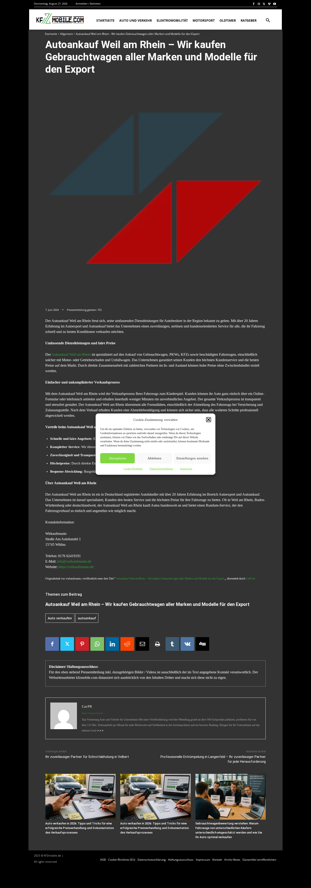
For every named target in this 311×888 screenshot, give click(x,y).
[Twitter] (264, 3)
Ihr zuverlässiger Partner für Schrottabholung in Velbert (87, 757)
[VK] (187, 644)
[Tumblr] (172, 644)
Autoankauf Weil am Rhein (71, 354)
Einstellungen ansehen (192, 458)
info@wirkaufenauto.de (74, 561)
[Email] (142, 644)
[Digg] (202, 644)
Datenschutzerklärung (161, 468)
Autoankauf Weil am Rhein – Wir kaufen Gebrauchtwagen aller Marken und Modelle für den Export (170, 578)
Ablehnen (154, 458)
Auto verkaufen (60, 618)
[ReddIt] (127, 644)
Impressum (186, 468)
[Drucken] (157, 644)
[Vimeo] (269, 3)
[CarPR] (63, 718)
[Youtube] (274, 3)
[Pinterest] (82, 644)
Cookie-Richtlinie (133, 468)
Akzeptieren (117, 458)
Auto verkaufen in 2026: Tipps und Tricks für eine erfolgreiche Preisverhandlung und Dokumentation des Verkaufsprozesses (79, 828)
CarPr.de (250, 578)
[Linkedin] (112, 644)
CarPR (87, 706)
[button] (208, 419)
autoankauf (87, 618)
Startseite (51, 34)
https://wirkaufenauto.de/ (76, 567)
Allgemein (66, 34)
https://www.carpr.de (92, 713)
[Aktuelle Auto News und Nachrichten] (59, 18)
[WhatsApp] (97, 644)
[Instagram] (259, 3)
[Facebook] (253, 3)
